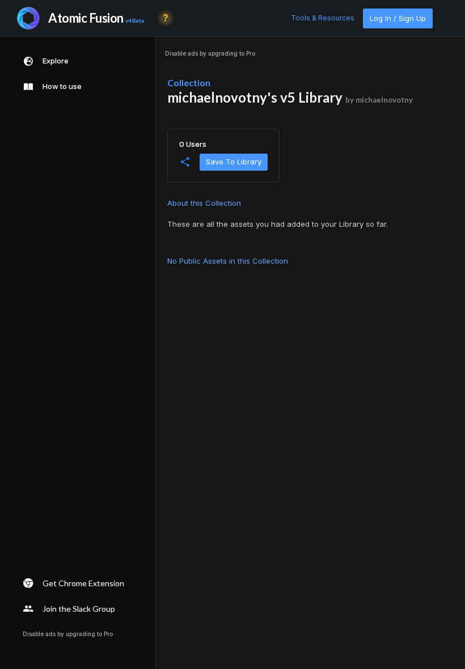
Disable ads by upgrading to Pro (210, 53)
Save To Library (233, 161)
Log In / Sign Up (398, 18)
